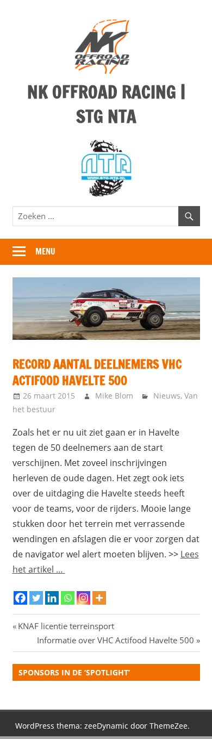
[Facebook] (20, 598)
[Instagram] (83, 598)
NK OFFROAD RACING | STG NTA (106, 104)
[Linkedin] (52, 598)
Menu (45, 251)
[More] (99, 598)
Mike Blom (114, 395)
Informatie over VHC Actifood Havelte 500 (115, 640)
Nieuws (166, 395)
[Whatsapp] (67, 598)
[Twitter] (36, 598)
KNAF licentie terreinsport (65, 625)
